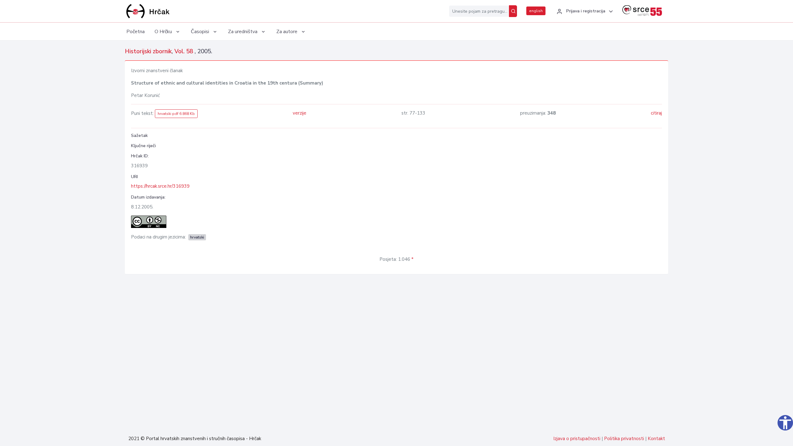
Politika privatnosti (624, 438)
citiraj (656, 113)
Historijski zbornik (148, 51)
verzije (299, 113)
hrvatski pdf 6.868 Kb (176, 113)
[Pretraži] (513, 11)
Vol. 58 (184, 51)
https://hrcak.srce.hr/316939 (160, 186)
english (536, 10)
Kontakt (656, 438)
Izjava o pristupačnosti (576, 438)
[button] (584, 11)
